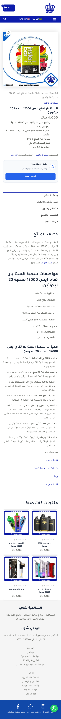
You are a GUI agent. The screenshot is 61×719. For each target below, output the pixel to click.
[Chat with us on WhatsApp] (54, 708)
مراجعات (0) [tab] (51, 222)
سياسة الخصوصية (30, 656)
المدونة (30, 648)
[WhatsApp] (30, 706)
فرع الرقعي (30, 694)
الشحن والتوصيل (30, 682)
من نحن (30, 652)
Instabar (14, 155)
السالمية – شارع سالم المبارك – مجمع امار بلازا (30, 615)
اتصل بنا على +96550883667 (30, 619)
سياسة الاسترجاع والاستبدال (30, 665)
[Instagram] (43, 706)
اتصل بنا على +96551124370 (30, 640)
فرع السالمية (30, 690)
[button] (4, 20)
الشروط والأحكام (30, 661)
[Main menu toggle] (54, 19)
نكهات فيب (52, 460)
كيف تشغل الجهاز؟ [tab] (47, 202)
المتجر (30, 673)
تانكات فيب (52, 485)
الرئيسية (54, 93)
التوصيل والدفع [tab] (49, 215)
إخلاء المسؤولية (30, 686)
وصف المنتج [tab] (51, 195)
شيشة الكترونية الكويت (46, 468)
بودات (55, 476)
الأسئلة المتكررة (30, 678)
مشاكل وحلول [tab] (50, 209)
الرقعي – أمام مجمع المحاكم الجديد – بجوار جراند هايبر (30, 635)
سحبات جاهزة (41, 93)
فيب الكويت (47, 263)
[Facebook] (18, 706)
